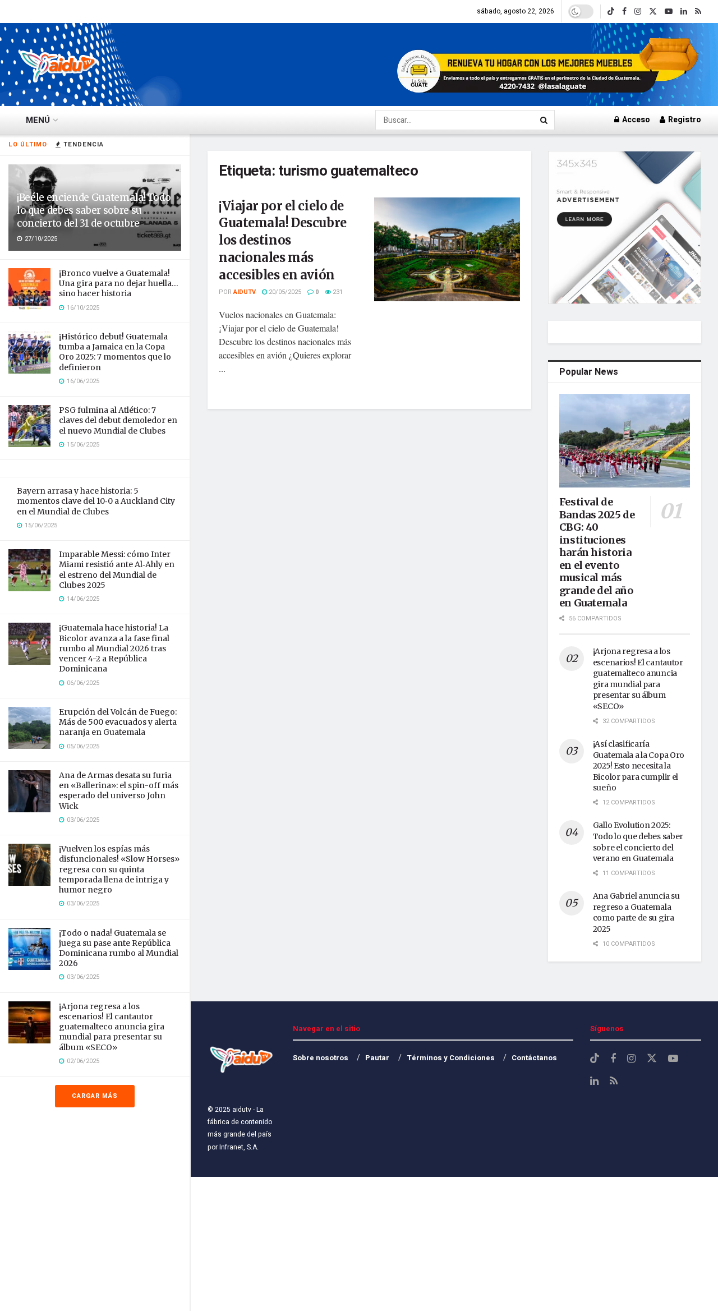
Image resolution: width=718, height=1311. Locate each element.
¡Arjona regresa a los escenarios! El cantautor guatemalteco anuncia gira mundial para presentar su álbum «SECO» (111, 1026)
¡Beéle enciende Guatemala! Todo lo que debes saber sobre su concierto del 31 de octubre (94, 210)
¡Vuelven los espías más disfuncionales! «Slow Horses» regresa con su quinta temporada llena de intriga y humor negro (119, 869)
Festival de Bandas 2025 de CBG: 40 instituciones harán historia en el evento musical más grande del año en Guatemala (597, 552)
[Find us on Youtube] (669, 11)
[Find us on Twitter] (653, 11)
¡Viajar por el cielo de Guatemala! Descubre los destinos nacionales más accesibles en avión (283, 240)
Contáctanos (534, 1057)
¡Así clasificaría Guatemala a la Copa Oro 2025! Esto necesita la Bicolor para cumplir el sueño (639, 766)
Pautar (377, 1057)
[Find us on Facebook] (624, 11)
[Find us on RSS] (698, 11)
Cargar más (95, 1096)
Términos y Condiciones (451, 1057)
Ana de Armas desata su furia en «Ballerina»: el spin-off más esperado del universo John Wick (118, 790)
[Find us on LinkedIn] (683, 11)
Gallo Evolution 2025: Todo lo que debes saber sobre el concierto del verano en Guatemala (638, 841)
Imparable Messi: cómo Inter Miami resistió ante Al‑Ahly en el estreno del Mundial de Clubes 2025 (116, 569)
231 (337, 292)
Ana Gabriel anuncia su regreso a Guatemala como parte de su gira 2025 (636, 912)
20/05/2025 (284, 292)
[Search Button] (545, 120)
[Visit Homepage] (59, 64)
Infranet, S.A (237, 1147)
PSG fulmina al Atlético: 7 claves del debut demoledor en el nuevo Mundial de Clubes (118, 420)
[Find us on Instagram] (637, 11)
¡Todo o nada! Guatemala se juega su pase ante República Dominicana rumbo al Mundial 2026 (118, 948)
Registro (683, 120)
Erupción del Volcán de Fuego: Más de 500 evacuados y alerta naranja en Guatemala (118, 722)
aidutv (244, 292)
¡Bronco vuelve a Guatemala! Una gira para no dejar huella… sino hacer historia (118, 283)
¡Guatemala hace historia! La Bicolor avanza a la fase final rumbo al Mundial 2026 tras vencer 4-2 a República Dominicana (114, 648)
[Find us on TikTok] (610, 12)
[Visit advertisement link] (549, 64)
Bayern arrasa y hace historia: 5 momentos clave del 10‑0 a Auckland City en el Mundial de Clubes (96, 501)
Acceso (635, 120)
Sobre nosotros (320, 1057)
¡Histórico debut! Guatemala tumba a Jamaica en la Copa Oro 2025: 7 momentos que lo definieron (115, 352)
